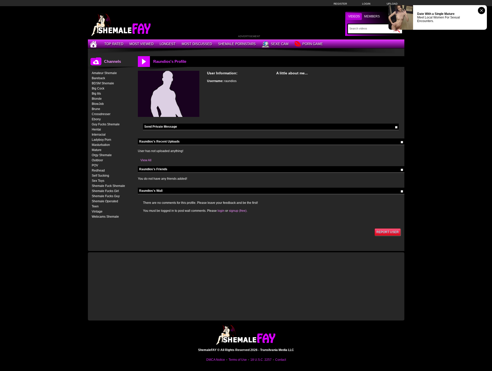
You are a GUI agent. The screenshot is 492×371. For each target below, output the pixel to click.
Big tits (96, 93)
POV (95, 165)
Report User (387, 232)
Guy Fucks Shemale (106, 124)
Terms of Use (238, 360)
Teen (95, 206)
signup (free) (238, 211)
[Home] (94, 44)
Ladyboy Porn (101, 140)
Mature (96, 150)
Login (366, 3)
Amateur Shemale (104, 73)
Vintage (97, 211)
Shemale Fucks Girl (105, 191)
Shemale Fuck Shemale (108, 186)
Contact (280, 360)
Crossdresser (101, 114)
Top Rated (113, 44)
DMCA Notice (215, 360)
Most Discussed (197, 44)
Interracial (99, 134)
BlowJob (98, 104)
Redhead (98, 170)
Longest (168, 44)
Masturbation (101, 145)
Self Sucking (100, 175)
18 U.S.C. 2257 (261, 360)
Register (340, 3)
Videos (354, 16)
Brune (96, 109)
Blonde (97, 99)
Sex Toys (98, 181)
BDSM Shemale (103, 83)
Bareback (98, 78)
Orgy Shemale (102, 155)
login (221, 211)
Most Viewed (141, 44)
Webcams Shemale (105, 216)
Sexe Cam (280, 44)
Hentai (96, 129)
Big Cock (98, 88)
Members (372, 16)
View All (145, 160)
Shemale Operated (105, 201)
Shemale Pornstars (237, 44)
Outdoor (97, 160)
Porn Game (312, 44)
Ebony (96, 119)
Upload (392, 3)
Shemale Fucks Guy (106, 196)
